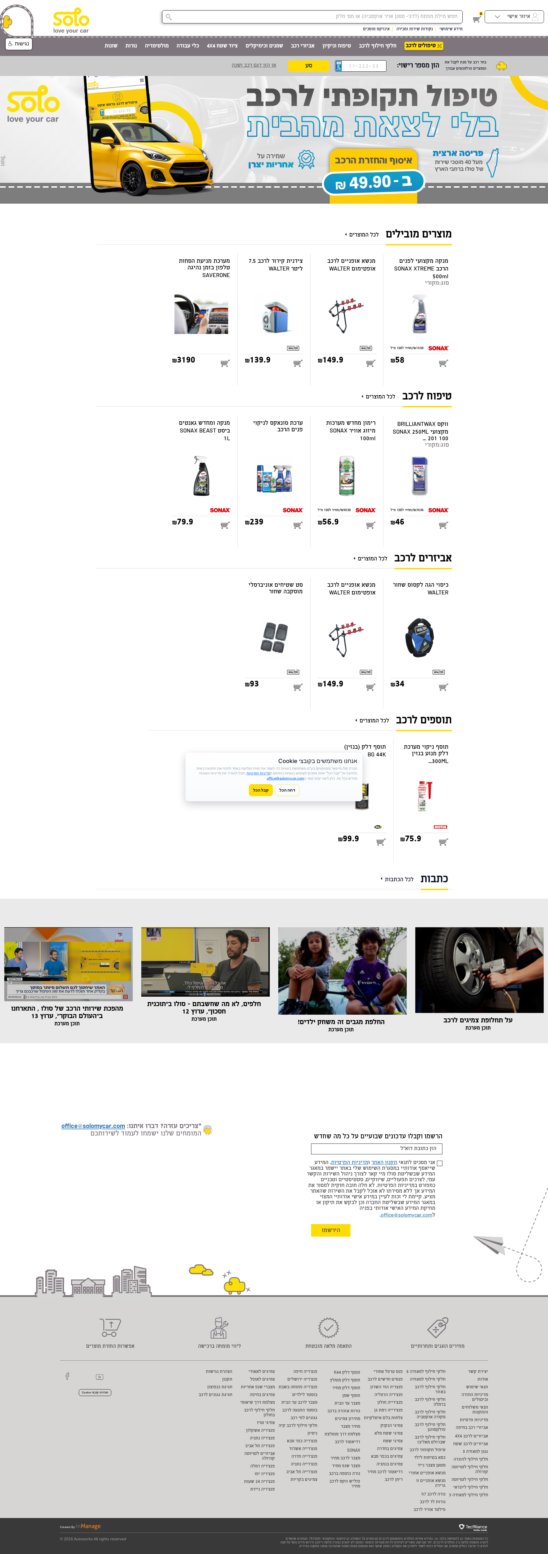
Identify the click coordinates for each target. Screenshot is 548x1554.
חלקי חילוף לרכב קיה (298, 1425)
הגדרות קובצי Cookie (95, 1393)
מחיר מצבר (350, 1426)
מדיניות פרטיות (474, 1420)
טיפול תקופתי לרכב (428, 1450)
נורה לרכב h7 (434, 1494)
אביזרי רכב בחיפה (472, 1427)
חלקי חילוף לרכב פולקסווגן (430, 1427)
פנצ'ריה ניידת (262, 1489)
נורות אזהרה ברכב (343, 1411)
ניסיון (312, 1433)
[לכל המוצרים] (347, 232)
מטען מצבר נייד (432, 1465)
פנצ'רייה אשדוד (303, 1449)
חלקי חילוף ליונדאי (470, 1487)
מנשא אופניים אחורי (427, 1473)
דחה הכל (287, 790)
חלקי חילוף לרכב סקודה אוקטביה (430, 1415)
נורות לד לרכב (433, 1502)
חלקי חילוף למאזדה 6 (426, 1371)
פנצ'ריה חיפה (305, 1371)
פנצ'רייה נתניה (304, 1464)
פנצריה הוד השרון (386, 1387)
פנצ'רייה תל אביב (301, 1472)
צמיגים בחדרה (390, 1449)
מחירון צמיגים (347, 1419)
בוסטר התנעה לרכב (299, 1410)
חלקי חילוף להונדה (471, 1459)
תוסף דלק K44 (347, 1372)
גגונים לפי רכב (304, 1418)
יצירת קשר (478, 1371)
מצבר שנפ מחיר (346, 1466)
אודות (483, 1379)
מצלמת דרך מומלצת (342, 1434)
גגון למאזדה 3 (475, 1451)
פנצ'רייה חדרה (304, 1456)
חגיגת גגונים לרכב (215, 1395)
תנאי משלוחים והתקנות (475, 1410)
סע (308, 66)
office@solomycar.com (406, 1215)
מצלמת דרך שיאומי (257, 1402)
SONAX (353, 1450)
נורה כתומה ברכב (344, 1473)
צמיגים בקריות (304, 1479)
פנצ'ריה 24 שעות (259, 1481)
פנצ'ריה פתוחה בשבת (298, 1387)
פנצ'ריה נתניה (262, 1438)
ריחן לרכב (394, 1479)
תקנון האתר (384, 1163)
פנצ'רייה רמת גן (388, 1410)
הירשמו (331, 1230)
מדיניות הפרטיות (349, 1163)
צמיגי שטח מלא (388, 1433)
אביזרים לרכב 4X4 (471, 1436)
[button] (19, 44)
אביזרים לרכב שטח (470, 1444)
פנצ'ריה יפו (265, 1474)
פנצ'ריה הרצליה (388, 1395)
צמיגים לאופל (262, 1379)
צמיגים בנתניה (389, 1464)
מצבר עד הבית (347, 1403)
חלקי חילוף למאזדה (428, 1379)
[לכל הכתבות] (383, 876)
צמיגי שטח (393, 1441)
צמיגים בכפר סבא (387, 1456)
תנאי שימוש (477, 1387)
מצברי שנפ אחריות (258, 1387)
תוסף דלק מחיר (346, 1388)
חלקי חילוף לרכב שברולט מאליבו (430, 1440)
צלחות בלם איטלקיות (383, 1418)
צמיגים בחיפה (262, 1395)
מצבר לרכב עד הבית (299, 1402)
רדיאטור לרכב (347, 1442)
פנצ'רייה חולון (390, 1402)
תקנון (227, 1379)
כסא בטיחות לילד (430, 1457)
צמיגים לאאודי (262, 1371)
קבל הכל (261, 790)
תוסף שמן (351, 1395)
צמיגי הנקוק (391, 1425)
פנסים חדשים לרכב (385, 1379)
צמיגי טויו (266, 1423)
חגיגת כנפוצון (219, 1387)
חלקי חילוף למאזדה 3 (468, 1495)
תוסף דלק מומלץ (345, 1380)
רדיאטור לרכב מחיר (385, 1472)
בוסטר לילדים (304, 1395)
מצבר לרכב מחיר (345, 1458)
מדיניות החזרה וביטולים (475, 1397)
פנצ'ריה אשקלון (260, 1430)
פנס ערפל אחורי (388, 1371)
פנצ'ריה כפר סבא (302, 1441)
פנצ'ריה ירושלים (302, 1379)
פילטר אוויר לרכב (430, 1509)
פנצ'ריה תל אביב (260, 1446)
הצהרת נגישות (219, 1371)
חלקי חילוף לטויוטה (470, 1479)
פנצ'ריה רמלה (262, 1466)
